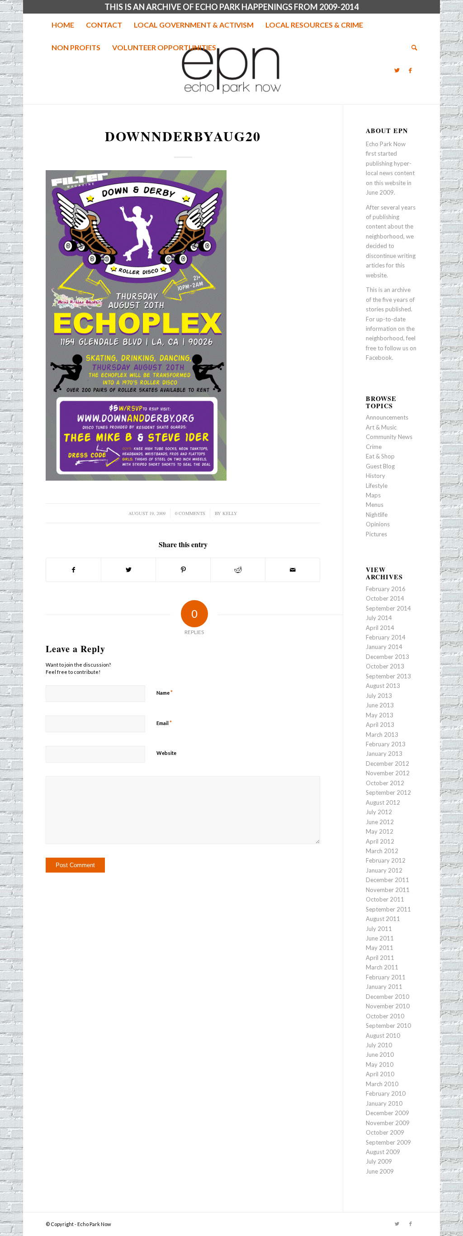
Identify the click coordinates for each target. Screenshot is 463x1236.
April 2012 (380, 841)
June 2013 (380, 705)
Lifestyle (376, 485)
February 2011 (386, 977)
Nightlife (376, 514)
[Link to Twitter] (397, 70)
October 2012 (385, 783)
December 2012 (387, 763)
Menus (374, 504)
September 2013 (388, 676)
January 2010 (384, 1103)
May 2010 (379, 1064)
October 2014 (385, 598)
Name (164, 692)
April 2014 (380, 627)
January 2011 (384, 986)
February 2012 (386, 860)
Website (166, 753)
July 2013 (379, 695)
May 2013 (379, 715)
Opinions (378, 524)
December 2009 (387, 1113)
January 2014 (384, 646)
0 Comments (190, 513)
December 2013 (387, 656)
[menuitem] (63, 25)
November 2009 (388, 1122)
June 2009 (380, 1171)
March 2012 (382, 850)
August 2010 (383, 1035)
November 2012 (388, 773)
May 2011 (379, 947)
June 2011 (380, 938)
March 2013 (382, 734)
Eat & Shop (380, 456)
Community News (389, 436)
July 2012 (379, 812)
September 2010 (388, 1025)
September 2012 (388, 792)
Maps (373, 495)
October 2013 (385, 666)
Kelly (229, 513)
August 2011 (383, 918)
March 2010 (382, 1084)
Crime (374, 446)
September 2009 (388, 1142)
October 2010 (385, 1016)
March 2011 (382, 967)
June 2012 (380, 822)
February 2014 (386, 637)
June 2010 (380, 1054)
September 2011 (388, 909)
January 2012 (384, 870)
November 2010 (388, 1006)
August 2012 (383, 802)
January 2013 (384, 753)
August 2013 (383, 685)
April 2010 (380, 1074)
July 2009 (379, 1161)
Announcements (387, 417)
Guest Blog (380, 466)
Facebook (379, 357)
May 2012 (379, 831)
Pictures (376, 534)
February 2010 (386, 1093)
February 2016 (386, 588)
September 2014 (388, 608)
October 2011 (385, 899)
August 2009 (383, 1151)
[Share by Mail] (292, 570)
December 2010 (387, 996)
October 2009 (385, 1132)
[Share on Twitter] (128, 570)
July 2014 (379, 617)
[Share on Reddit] (238, 570)
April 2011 (380, 957)
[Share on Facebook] (73, 570)
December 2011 (387, 879)
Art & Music (381, 427)
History (375, 475)
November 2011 (388, 889)
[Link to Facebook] (410, 70)
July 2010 (379, 1045)
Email (164, 722)
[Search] (411, 47)
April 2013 (380, 724)
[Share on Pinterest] (183, 570)
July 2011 (379, 928)
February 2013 (386, 744)
